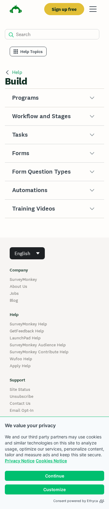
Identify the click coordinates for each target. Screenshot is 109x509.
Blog (14, 300)
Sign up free (64, 9)
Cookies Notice (51, 460)
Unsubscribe (21, 396)
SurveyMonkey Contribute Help (39, 351)
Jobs (14, 293)
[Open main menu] (93, 9)
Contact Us (20, 403)
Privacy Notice (20, 460)
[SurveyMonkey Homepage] (16, 10)
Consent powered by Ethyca (75, 501)
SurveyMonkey (23, 279)
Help (17, 72)
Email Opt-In (22, 410)
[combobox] (27, 253)
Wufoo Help (21, 358)
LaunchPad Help (25, 338)
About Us (18, 286)
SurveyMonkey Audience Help (38, 345)
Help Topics (31, 52)
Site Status (20, 389)
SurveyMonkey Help (28, 324)
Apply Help (20, 365)
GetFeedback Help (27, 331)
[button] (54, 98)
